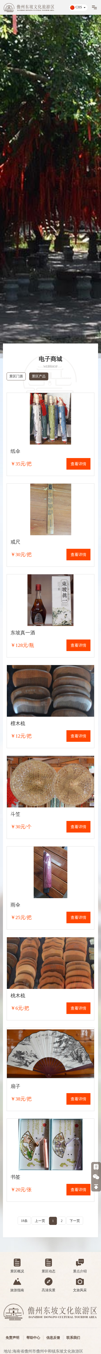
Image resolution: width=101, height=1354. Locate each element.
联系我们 (73, 1337)
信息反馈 (53, 1337)
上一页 (40, 1221)
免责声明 (12, 1337)
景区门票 (16, 376)
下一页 (75, 1221)
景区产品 (39, 376)
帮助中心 (33, 1337)
